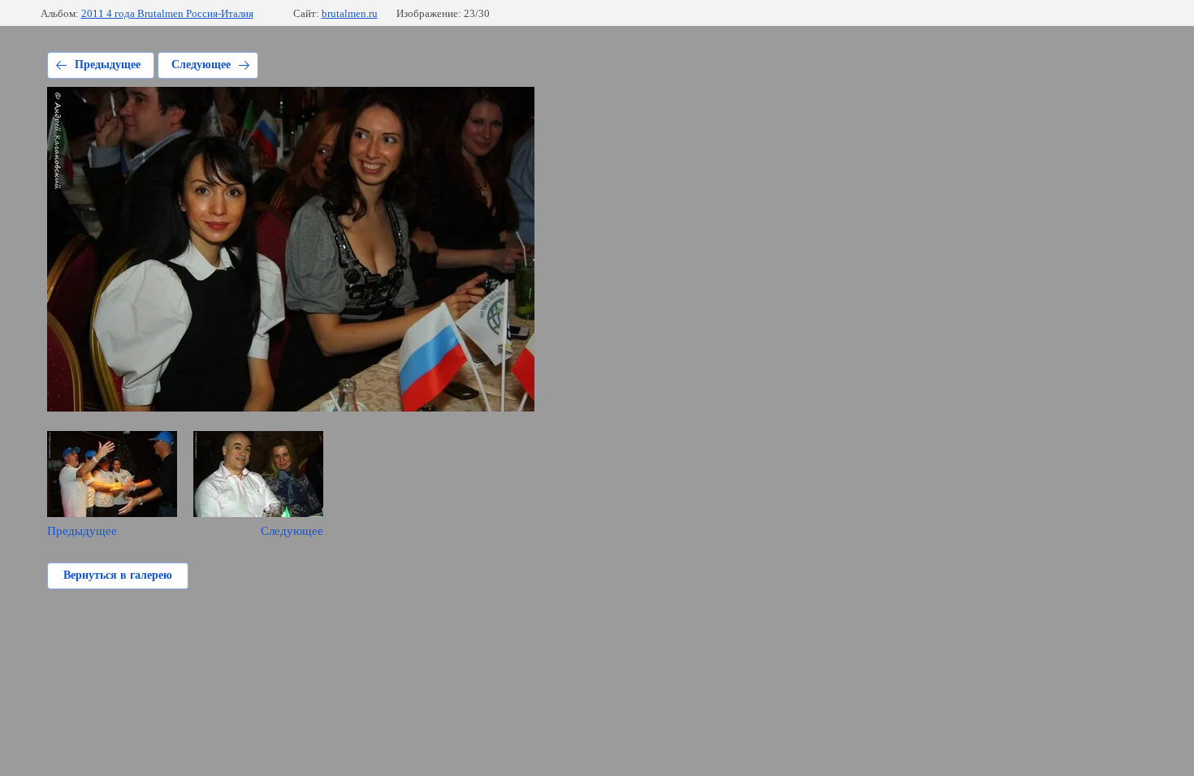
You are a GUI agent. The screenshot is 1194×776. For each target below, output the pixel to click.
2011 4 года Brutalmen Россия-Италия (167, 13)
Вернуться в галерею (117, 575)
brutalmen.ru (350, 13)
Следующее (201, 64)
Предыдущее (108, 64)
